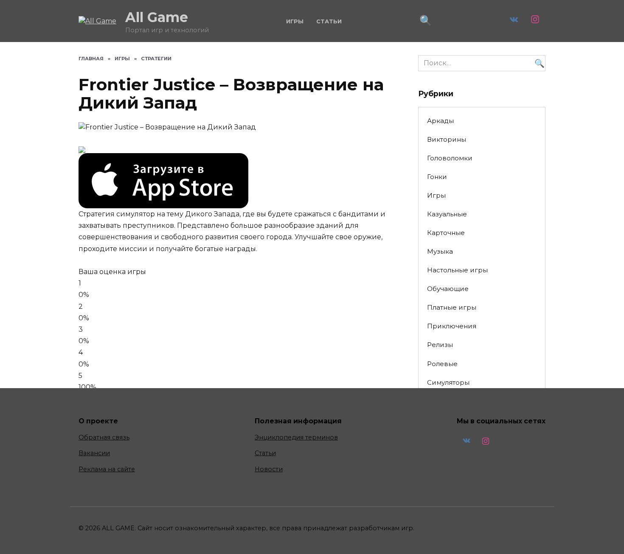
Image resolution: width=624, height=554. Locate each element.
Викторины (446, 139)
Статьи (329, 21)
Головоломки (449, 158)
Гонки (437, 177)
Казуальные (447, 214)
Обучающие (448, 289)
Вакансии (94, 453)
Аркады (440, 121)
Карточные (446, 233)
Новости (269, 469)
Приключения (451, 326)
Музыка (440, 251)
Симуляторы (448, 382)
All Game (156, 17)
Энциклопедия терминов (296, 437)
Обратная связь (104, 437)
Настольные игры (457, 270)
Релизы (440, 345)
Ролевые (442, 364)
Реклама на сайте (107, 469)
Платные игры (451, 307)
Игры (295, 21)
